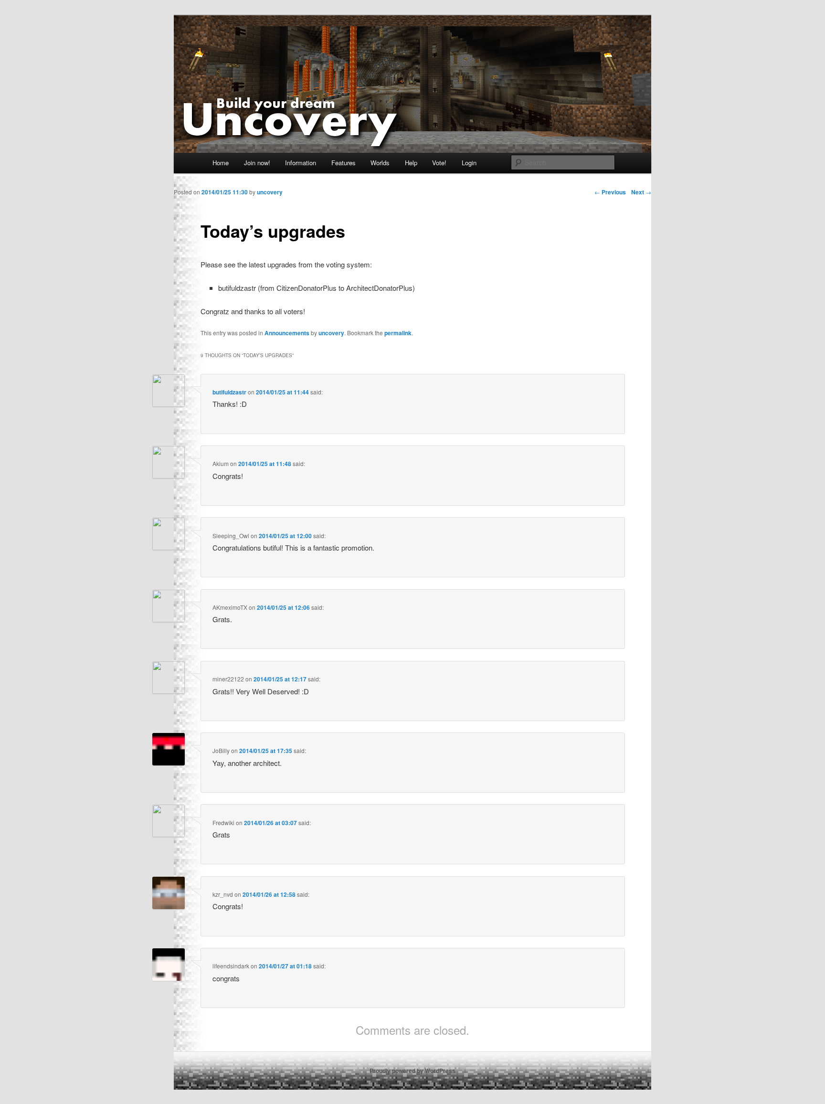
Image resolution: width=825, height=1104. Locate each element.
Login (469, 162)
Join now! (257, 162)
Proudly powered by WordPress (412, 1070)
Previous (610, 192)
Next (641, 192)
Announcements (286, 333)
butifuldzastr (229, 392)
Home (220, 162)
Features (343, 162)
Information (300, 162)
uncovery (331, 333)
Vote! (439, 162)
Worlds (380, 162)
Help (411, 162)
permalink (398, 333)
